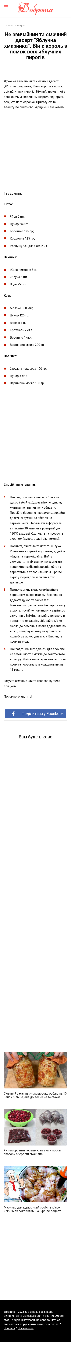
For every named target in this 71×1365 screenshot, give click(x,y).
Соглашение (26, 1328)
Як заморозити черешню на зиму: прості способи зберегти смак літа (32, 1152)
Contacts (9, 1328)
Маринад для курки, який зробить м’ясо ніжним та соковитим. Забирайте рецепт (32, 1209)
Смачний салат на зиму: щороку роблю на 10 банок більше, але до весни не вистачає (35, 1095)
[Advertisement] (35, 150)
